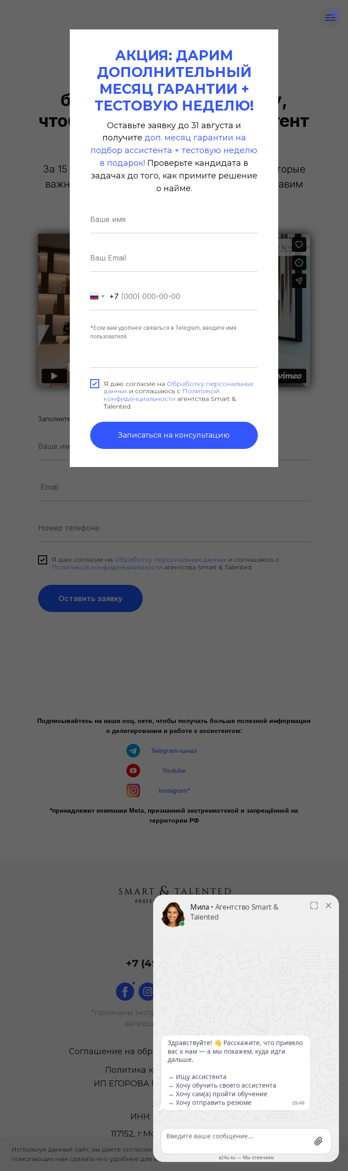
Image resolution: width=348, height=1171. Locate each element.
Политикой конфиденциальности (161, 395)
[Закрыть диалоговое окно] (333, 14)
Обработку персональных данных (178, 387)
